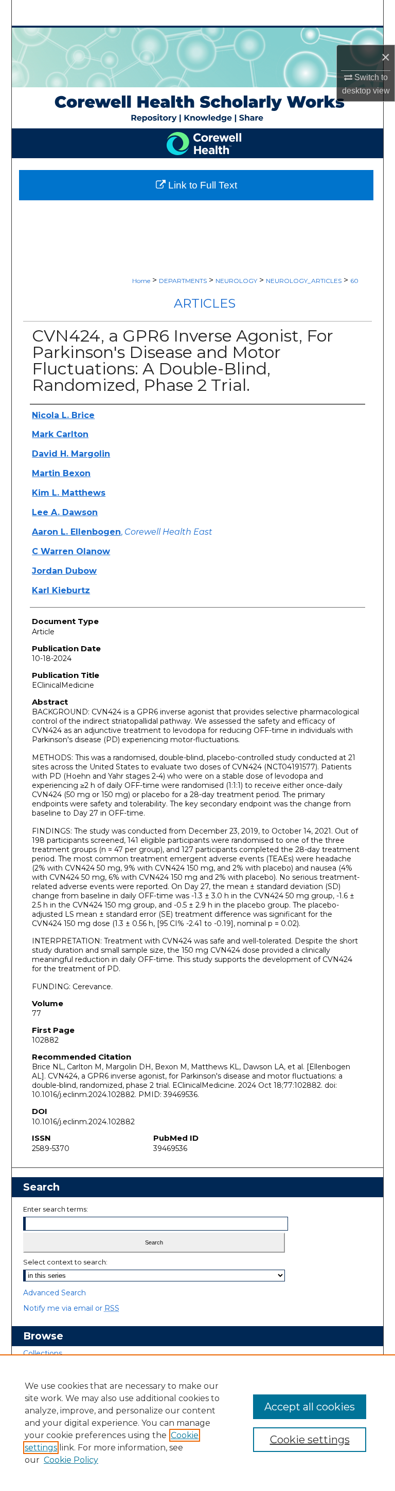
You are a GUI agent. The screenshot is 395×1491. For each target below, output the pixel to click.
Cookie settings (310, 1439)
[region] (197, 1422)
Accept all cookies (309, 1407)
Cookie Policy (71, 1460)
